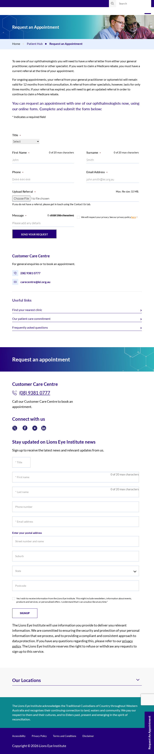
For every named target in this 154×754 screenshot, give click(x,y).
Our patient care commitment (31, 318)
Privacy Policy (39, 735)
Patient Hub (35, 43)
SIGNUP (25, 613)
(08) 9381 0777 (30, 273)
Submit (112, 3)
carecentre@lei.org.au (35, 282)
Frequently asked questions (30, 327)
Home (16, 43)
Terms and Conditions (64, 735)
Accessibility (19, 735)
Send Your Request (34, 234)
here (133, 217)
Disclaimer (88, 735)
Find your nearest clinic (27, 310)
